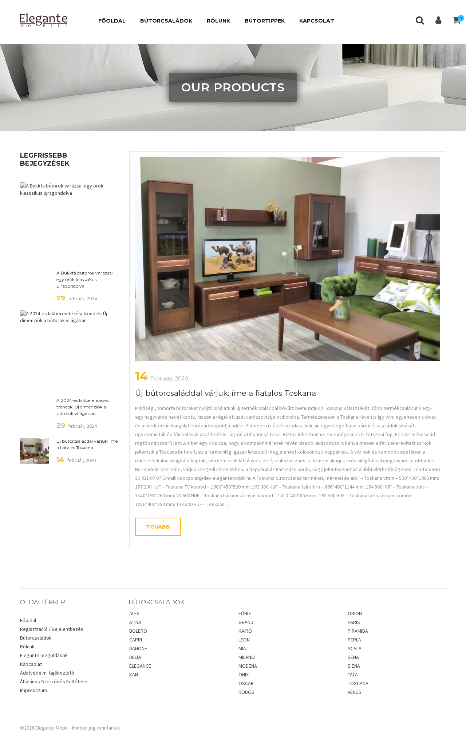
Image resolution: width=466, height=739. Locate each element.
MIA (242, 648)
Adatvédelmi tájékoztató (47, 672)
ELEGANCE (140, 666)
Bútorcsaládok (36, 638)
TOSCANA (358, 683)
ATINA (135, 622)
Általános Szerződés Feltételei (53, 681)
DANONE (138, 648)
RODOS (246, 692)
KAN (133, 674)
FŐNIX (244, 613)
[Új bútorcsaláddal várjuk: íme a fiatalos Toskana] (287, 259)
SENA (353, 657)
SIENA (354, 666)
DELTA (135, 657)
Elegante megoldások (44, 655)
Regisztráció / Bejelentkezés (51, 629)
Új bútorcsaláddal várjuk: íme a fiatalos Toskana (87, 444)
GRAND (245, 622)
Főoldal (28, 620)
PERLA (354, 639)
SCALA (355, 648)
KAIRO (245, 631)
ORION (355, 613)
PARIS (354, 622)
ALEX (134, 613)
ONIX (243, 674)
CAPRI (135, 639)
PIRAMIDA (358, 631)
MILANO (246, 657)
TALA (353, 674)
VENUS (355, 692)
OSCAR (246, 683)
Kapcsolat (31, 664)
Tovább (158, 526)
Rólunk (27, 646)
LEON (244, 639)
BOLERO (138, 631)
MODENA (247, 666)
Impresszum (33, 690)
